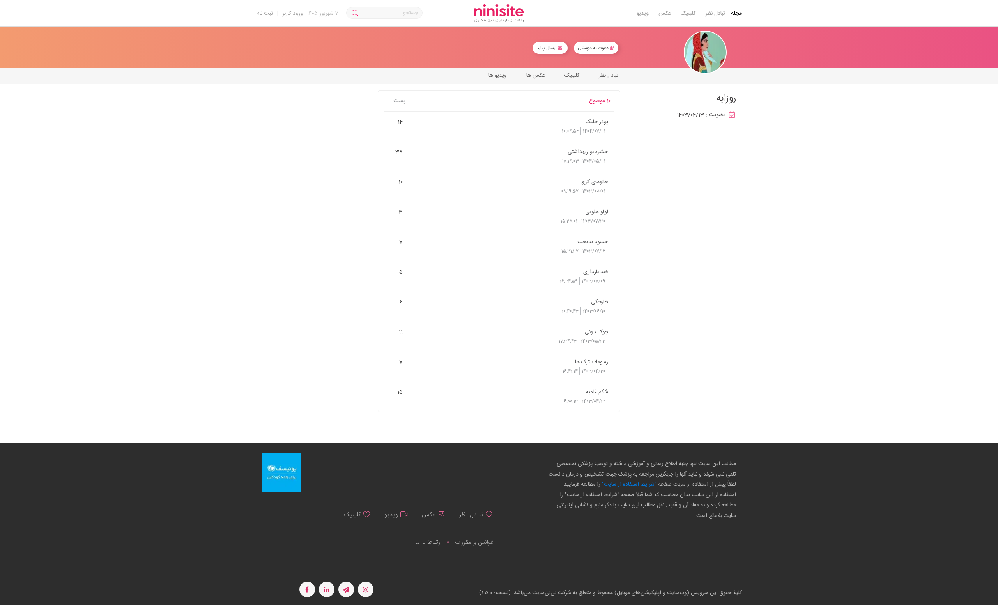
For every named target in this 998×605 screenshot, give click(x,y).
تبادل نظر (715, 13)
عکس (664, 13)
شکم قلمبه (597, 391)
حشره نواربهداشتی (588, 151)
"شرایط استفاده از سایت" (628, 484)
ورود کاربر (292, 13)
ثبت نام (265, 13)
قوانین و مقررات (474, 542)
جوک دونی (596, 331)
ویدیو (643, 13)
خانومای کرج (594, 181)
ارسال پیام (548, 48)
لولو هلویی (596, 211)
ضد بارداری (595, 271)
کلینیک (687, 13)
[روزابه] (705, 52)
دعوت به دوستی (594, 48)
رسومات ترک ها (591, 361)
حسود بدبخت (592, 241)
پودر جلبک (597, 121)
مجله (736, 13)
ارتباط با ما (428, 542)
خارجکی (599, 301)
